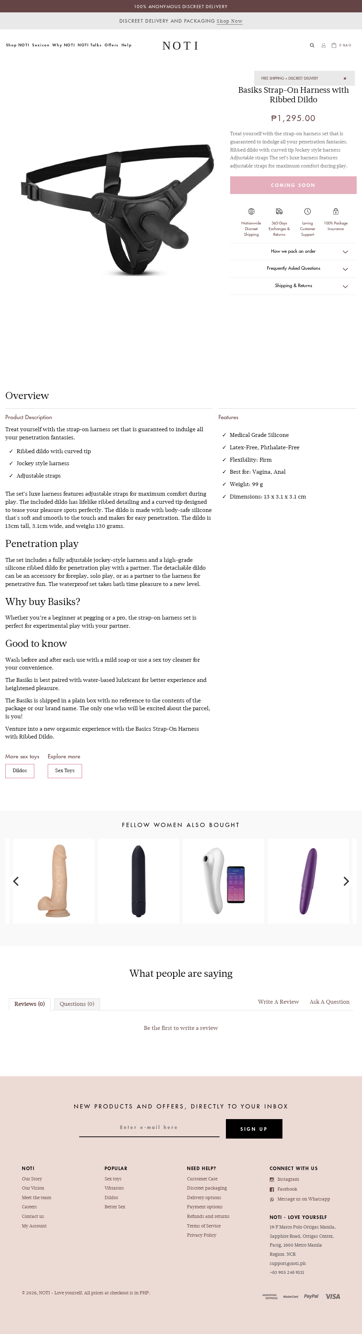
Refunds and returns (208, 1217)
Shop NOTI (17, 45)
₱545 (139, 865)
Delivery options (204, 1198)
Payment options (205, 1207)
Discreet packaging (207, 1188)
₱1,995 (308, 867)
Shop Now (230, 21)
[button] (18, 45)
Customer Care (202, 1179)
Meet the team (36, 1198)
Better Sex (115, 1207)
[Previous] (16, 881)
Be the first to (181, 1028)
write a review (199, 1028)
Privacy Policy (201, 1235)
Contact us (33, 1217)
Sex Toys (65, 771)
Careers (29, 1207)
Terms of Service (204, 1226)
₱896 (54, 870)
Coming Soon (293, 185)
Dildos (20, 771)
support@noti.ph (288, 1264)
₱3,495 (223, 870)
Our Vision (33, 1188)
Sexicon (40, 45)
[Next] (345, 881)
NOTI (44, 1293)
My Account (34, 1226)
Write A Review (278, 1002)
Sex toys (113, 1179)
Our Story (32, 1179)
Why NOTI (63, 45)
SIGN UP (254, 1128)
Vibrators (114, 1188)
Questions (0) (77, 1004)
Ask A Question (330, 1002)
